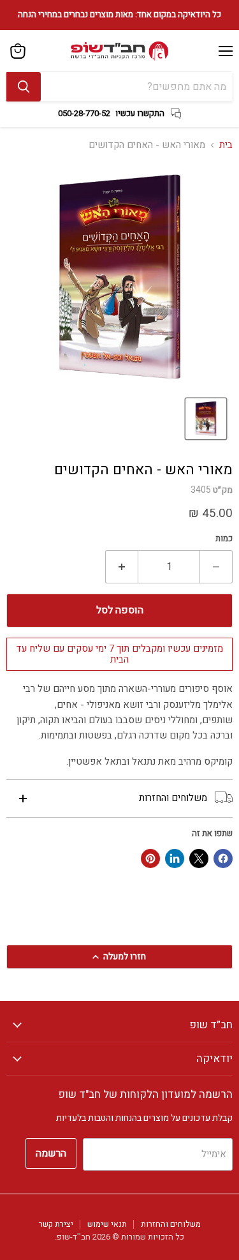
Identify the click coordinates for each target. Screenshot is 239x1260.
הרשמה (51, 1153)
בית (226, 145)
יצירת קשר (56, 1224)
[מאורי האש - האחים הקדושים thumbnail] (205, 418)
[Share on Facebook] (223, 858)
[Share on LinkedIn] (174, 858)
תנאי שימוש (107, 1224)
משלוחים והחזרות (171, 1224)
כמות (224, 539)
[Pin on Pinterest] (150, 858)
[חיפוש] (23, 86)
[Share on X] (198, 858)
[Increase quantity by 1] (121, 566)
